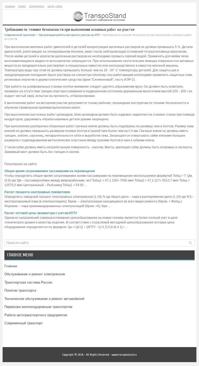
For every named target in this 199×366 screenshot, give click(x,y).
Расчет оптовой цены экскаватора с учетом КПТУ (40, 213)
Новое (22, 7)
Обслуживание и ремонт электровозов (34, 274)
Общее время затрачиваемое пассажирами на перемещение (49, 171)
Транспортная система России (28, 282)
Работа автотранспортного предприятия (35, 315)
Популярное (36, 7)
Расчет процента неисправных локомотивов (37, 192)
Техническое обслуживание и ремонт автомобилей (44, 299)
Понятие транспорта (20, 290)
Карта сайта (54, 7)
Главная (10, 7)
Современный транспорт (20, 34)
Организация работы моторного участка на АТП (69, 34)
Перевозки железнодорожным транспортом (38, 307)
